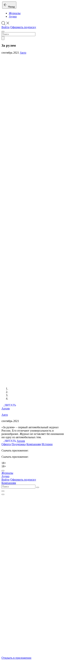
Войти (5, 27)
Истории (47, 444)
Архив (5, 408)
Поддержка (19, 444)
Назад (11, 6)
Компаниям (33, 444)
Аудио (13, 16)
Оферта (6, 444)
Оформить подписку (23, 27)
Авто (23, 52)
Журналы (15, 13)
